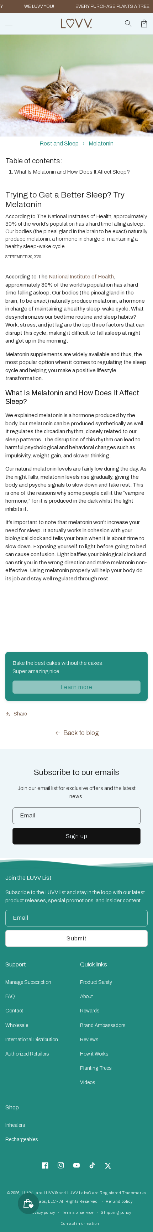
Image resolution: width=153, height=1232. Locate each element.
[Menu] (9, 23)
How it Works (94, 1054)
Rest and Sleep (59, 143)
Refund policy (119, 1201)
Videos (87, 1082)
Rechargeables (21, 1139)
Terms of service (78, 1212)
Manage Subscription (28, 982)
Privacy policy (42, 1212)
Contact (14, 1010)
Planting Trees (95, 1068)
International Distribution (31, 1039)
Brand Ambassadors (102, 1025)
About (86, 996)
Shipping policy (116, 1212)
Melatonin (101, 143)
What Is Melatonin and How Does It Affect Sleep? (72, 172)
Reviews (89, 1039)
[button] (128, 23)
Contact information (80, 1223)
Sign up (77, 836)
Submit (77, 938)
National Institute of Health (81, 276)
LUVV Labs (32, 1193)
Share (20, 714)
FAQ (10, 996)
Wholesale (16, 1025)
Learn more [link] (76, 687)
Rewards (89, 1010)
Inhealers (15, 1125)
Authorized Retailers (27, 1054)
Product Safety (96, 982)
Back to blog (81, 732)
